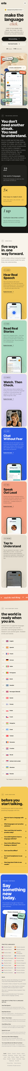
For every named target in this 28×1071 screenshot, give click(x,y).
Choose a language (14, 912)
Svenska (16, 1055)
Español (9, 1053)
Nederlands (10, 1055)
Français (14, 1053)
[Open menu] (25, 3)
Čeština (13, 1057)
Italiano (23, 1053)
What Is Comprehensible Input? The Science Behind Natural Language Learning (12, 994)
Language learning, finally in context (14, 9)
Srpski (23, 1058)
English (4, 1053)
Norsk (20, 1055)
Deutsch (18, 1053)
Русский (17, 1060)
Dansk (24, 1055)
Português (5, 1055)
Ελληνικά (22, 1057)
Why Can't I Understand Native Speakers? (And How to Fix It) (13, 990)
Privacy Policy (10, 1063)
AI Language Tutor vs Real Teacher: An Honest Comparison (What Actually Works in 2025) (13, 987)
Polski (9, 1057)
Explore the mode (9, 291)
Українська (11, 1060)
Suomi (5, 1057)
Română (9, 1058)
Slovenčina (19, 1058)
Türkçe (4, 1058)
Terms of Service (17, 1063)
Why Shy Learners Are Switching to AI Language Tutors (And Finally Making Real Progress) (13, 980)
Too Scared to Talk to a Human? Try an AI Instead (14, 983)
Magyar (17, 1057)
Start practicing (14, 39)
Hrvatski (13, 1058)
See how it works (14, 44)
